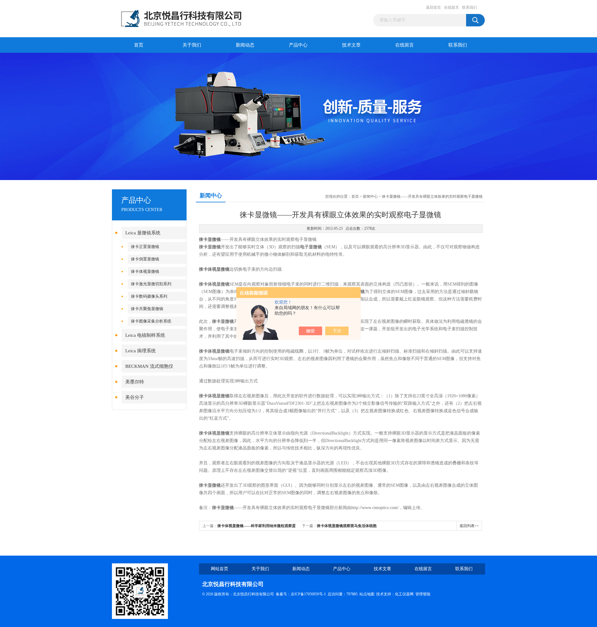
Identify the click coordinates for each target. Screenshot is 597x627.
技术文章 (351, 45)
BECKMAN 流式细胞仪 (149, 366)
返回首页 (433, 7)
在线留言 (451, 7)
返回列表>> (469, 526)
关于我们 (192, 45)
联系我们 (469, 7)
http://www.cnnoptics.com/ (375, 507)
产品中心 (298, 45)
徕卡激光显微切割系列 (151, 284)
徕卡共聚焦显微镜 (147, 308)
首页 (138, 45)
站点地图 (366, 594)
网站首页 (219, 568)
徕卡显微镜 (210, 239)
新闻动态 (245, 45)
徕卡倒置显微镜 (145, 259)
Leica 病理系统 (140, 350)
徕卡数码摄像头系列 (149, 296)
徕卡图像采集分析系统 (151, 321)
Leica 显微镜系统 (142, 232)
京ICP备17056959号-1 (308, 594)
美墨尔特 (134, 381)
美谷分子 (134, 397)
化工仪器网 (404, 594)
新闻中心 (370, 196)
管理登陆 (422, 594)
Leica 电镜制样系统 (145, 335)
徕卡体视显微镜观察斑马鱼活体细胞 (347, 526)
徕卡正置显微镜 (145, 246)
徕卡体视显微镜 (145, 271)
